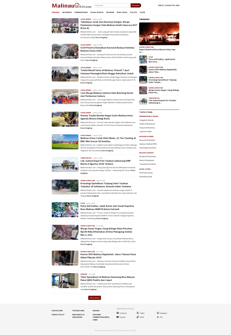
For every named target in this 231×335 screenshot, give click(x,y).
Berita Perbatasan (146, 160)
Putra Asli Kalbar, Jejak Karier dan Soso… (162, 60)
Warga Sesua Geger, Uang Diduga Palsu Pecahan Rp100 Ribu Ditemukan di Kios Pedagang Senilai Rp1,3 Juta (106, 231)
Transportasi (86, 158)
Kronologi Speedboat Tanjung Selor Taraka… (162, 81)
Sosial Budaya (85, 19)
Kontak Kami (57, 310)
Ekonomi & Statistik (147, 140)
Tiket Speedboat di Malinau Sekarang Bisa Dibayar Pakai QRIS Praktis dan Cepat (107, 278)
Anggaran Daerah (146, 120)
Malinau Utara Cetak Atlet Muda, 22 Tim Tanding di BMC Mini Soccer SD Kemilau (108, 140)
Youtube (123, 317)
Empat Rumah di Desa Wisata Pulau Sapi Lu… (157, 50)
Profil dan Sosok (146, 173)
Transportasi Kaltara (147, 164)
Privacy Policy (58, 314)
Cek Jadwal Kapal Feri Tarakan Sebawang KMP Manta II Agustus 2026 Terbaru (105, 162)
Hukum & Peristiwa (87, 181)
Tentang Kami (78, 310)
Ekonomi (83, 274)
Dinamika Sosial (145, 177)
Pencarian (136, 5)
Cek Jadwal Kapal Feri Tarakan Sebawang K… (162, 101)
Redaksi (96, 310)
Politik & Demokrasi (147, 124)
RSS (161, 317)
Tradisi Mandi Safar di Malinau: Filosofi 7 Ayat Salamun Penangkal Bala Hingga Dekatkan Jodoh (107, 72)
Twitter (142, 313)
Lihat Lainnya (95, 298)
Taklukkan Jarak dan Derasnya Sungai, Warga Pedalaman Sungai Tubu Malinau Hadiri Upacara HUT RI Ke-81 (108, 25)
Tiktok (142, 317)
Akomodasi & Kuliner (147, 148)
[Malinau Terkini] (72, 5)
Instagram (163, 313)
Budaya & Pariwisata (147, 156)
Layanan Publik (145, 131)
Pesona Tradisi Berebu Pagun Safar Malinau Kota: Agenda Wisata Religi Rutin (106, 117)
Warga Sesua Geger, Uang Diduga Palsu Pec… (164, 91)
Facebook (123, 313)
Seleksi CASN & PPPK (148, 144)
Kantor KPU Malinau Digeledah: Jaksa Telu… (163, 70)
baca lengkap (101, 37)
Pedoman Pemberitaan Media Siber (101, 317)
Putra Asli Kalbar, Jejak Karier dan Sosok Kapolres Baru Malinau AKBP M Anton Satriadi (107, 207)
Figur (82, 203)
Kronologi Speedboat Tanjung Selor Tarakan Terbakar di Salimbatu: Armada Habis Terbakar (105, 185)
